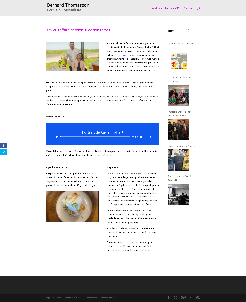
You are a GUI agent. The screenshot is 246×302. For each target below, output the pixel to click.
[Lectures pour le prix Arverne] (178, 160)
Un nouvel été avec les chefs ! (181, 45)
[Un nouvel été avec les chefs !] (178, 61)
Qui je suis (189, 8)
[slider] (147, 137)
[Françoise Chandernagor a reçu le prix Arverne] (178, 129)
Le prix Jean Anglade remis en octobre (180, 79)
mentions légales (107, 298)
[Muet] (141, 137)
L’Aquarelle (126, 55)
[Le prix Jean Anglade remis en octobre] (178, 95)
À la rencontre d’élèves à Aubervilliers (179, 178)
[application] (103, 136)
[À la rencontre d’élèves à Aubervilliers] (178, 194)
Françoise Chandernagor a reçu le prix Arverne (180, 114)
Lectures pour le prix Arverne (181, 146)
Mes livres (156, 8)
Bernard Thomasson (62, 298)
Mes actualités (172, 8)
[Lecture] (57, 136)
